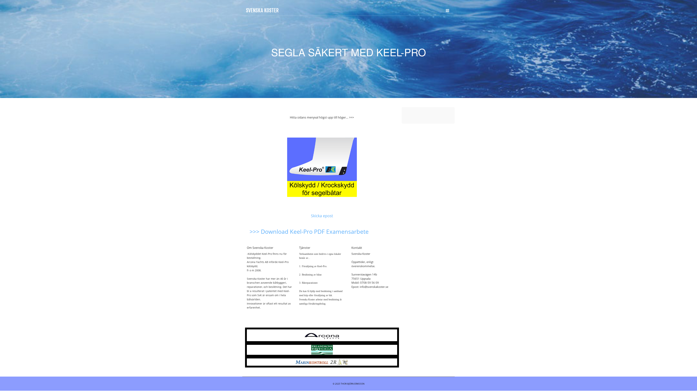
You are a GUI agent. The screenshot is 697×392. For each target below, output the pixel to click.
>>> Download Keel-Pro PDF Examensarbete (309, 231)
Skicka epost (322, 215)
